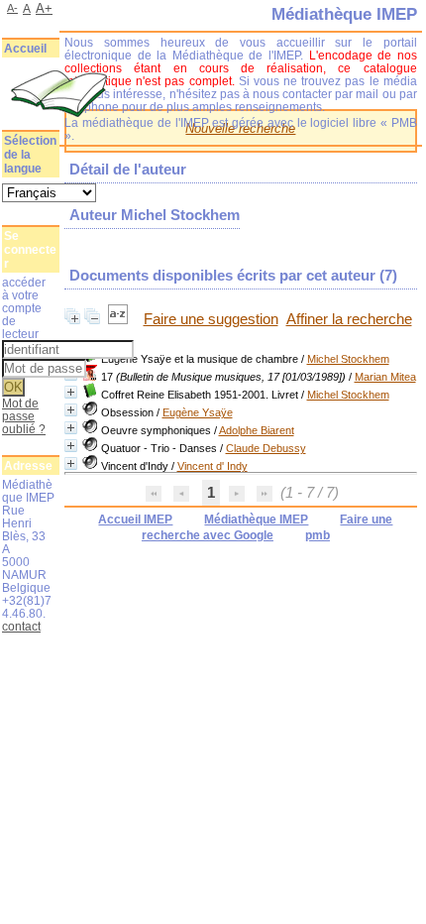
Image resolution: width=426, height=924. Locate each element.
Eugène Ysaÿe (197, 412)
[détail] (70, 392)
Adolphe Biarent (256, 430)
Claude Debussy (266, 448)
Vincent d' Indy (212, 466)
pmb (317, 535)
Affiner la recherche (349, 319)
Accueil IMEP (135, 519)
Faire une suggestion (211, 319)
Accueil (25, 49)
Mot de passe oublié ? (24, 416)
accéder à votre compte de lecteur (24, 308)
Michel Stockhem (348, 359)
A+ (44, 8)
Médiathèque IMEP (256, 519)
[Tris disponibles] (120, 319)
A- (12, 8)
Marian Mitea (385, 377)
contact (21, 626)
